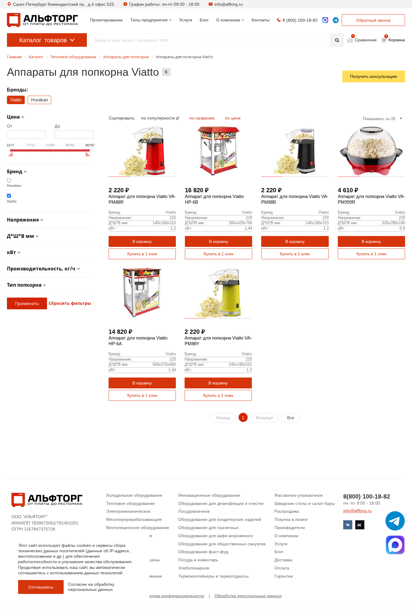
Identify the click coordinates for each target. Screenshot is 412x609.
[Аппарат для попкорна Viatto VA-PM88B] (294, 151)
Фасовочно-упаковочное (298, 495)
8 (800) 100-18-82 (300, 20)
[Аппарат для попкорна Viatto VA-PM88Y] (218, 292)
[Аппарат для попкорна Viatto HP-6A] (142, 292)
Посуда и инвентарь (198, 559)
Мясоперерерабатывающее (134, 519)
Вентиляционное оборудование (137, 527)
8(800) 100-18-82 (366, 496)
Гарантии (283, 576)
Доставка (283, 559)
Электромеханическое (128, 511)
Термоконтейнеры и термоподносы (213, 576)
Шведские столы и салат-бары (304, 503)
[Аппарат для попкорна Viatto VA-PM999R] (371, 151)
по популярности (158, 118)
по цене (233, 118)
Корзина (395, 38)
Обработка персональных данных (248, 595)
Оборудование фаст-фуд (203, 551)
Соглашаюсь (40, 587)
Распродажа (286, 511)
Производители (289, 527)
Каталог (43, 40)
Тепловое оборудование (130, 503)
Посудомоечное (194, 511)
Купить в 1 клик (142, 253)
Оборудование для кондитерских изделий (219, 519)
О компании (286, 535)
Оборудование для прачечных (208, 527)
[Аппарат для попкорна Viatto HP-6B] (218, 151)
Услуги (280, 543)
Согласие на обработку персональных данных (91, 587)
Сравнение (365, 39)
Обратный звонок (373, 20)
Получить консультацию (373, 76)
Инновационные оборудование (209, 495)
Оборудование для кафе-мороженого (215, 535)
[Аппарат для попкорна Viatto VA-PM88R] (142, 151)
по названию (202, 118)
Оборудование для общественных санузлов (221, 543)
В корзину (142, 241)
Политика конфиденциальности (172, 595)
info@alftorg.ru (228, 4)
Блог (279, 551)
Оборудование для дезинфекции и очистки (221, 503)
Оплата (281, 568)
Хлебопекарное (193, 568)
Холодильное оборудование (134, 495)
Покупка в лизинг (291, 519)
